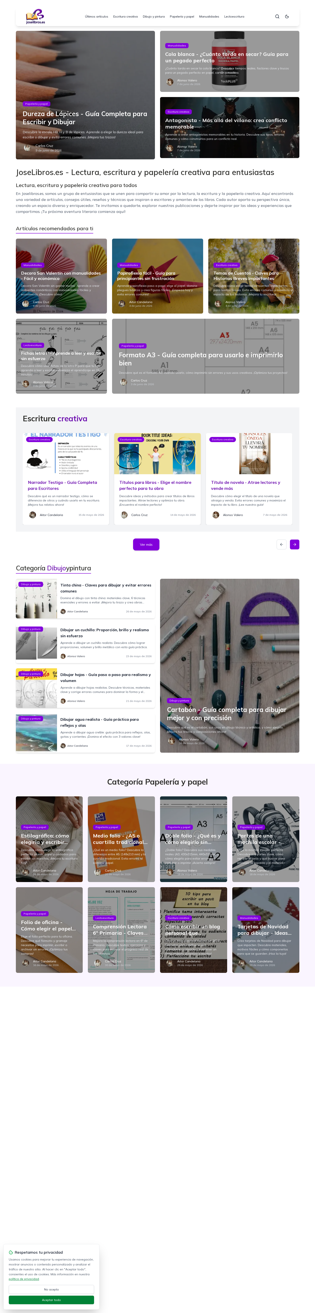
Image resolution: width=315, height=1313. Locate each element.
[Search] (277, 16)
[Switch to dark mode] (287, 16)
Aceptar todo (51, 1300)
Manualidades (209, 16)
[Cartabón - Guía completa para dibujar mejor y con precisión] (229, 666)
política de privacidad (24, 1279)
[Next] (294, 544)
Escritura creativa (125, 16)
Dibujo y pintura (154, 16)
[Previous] (281, 544)
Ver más (146, 544)
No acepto (51, 1289)
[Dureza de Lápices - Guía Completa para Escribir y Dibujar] (85, 95)
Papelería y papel (182, 16)
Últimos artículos (96, 16)
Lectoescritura (234, 16)
